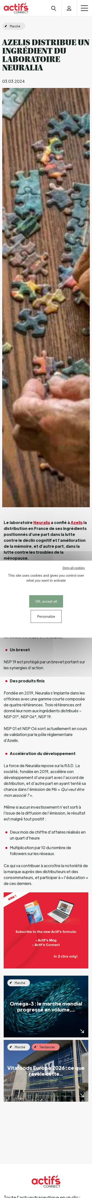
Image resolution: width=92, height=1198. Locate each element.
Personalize (46, 616)
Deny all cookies (74, 568)
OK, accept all (46, 601)
